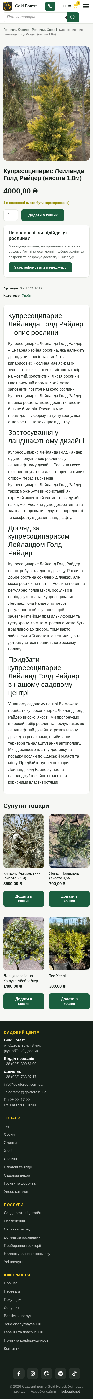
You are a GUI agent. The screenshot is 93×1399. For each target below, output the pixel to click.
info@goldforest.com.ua (23, 1084)
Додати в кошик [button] (23, 898)
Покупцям (12, 1300)
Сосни (9, 1134)
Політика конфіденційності (26, 1340)
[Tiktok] (74, 1373)
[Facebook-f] (19, 1373)
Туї (6, 1126)
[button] (86, 6)
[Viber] (46, 1373)
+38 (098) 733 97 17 (20, 1077)
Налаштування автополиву (27, 1254)
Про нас (11, 1283)
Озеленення (14, 1221)
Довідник (11, 1308)
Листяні (10, 1159)
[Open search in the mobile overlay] (41, 17)
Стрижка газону (17, 1229)
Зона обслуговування (22, 1324)
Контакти (11, 1349)
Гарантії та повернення (23, 1332)
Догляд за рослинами (22, 1237)
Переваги (12, 1291)
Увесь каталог (16, 1192)
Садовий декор (17, 1175)
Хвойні (52, 30)
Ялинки (10, 1143)
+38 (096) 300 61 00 (20, 1064)
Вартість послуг (17, 1316)
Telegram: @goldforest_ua (25, 1092)
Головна (9, 30)
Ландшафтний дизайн (22, 1213)
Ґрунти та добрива (19, 1183)
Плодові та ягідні (18, 1167)
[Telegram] (60, 1373)
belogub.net (70, 1391)
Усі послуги (13, 1262)
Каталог (24, 30)
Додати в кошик (43, 215)
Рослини (38, 30)
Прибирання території (22, 1246)
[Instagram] (32, 1373)
